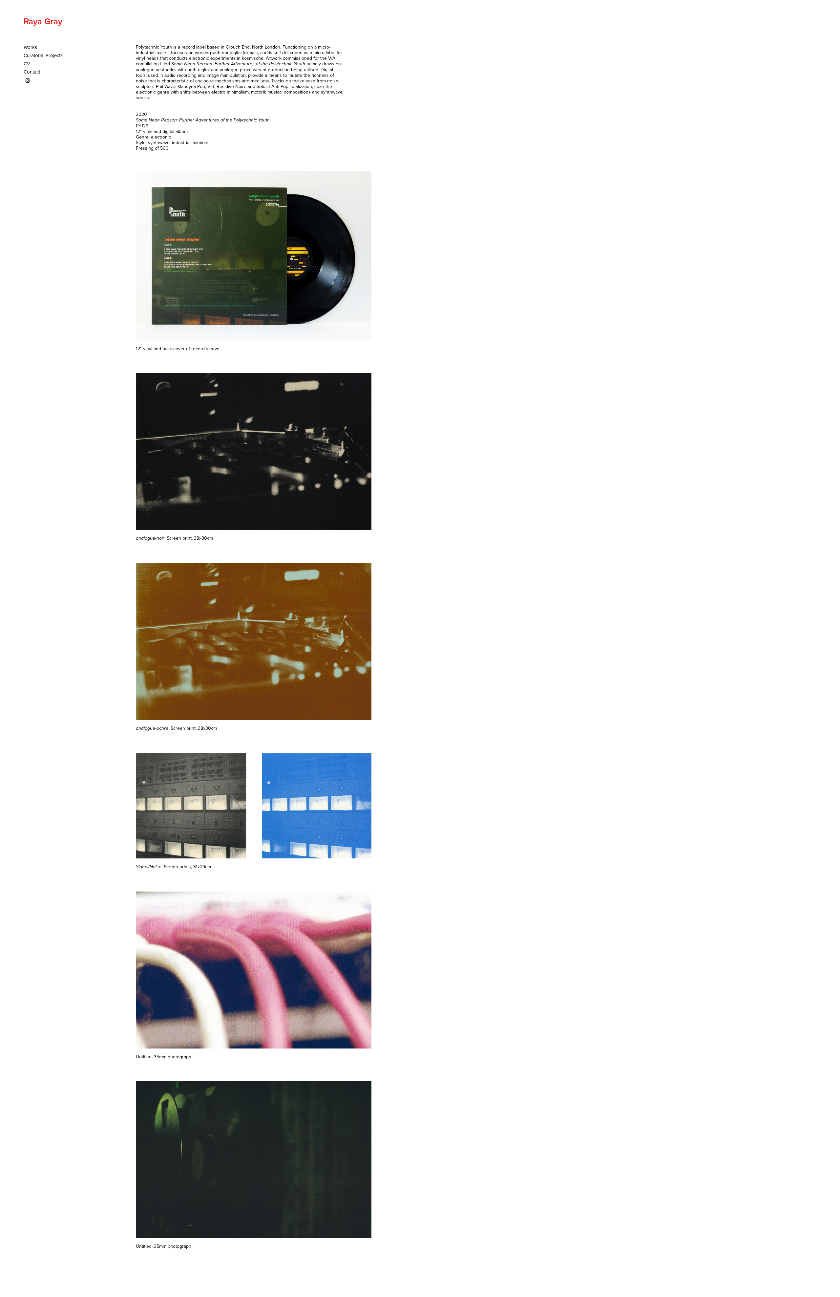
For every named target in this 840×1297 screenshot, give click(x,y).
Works (30, 47)
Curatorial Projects (43, 55)
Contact (32, 71)
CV (27, 63)
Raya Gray (43, 21)
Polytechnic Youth (154, 47)
